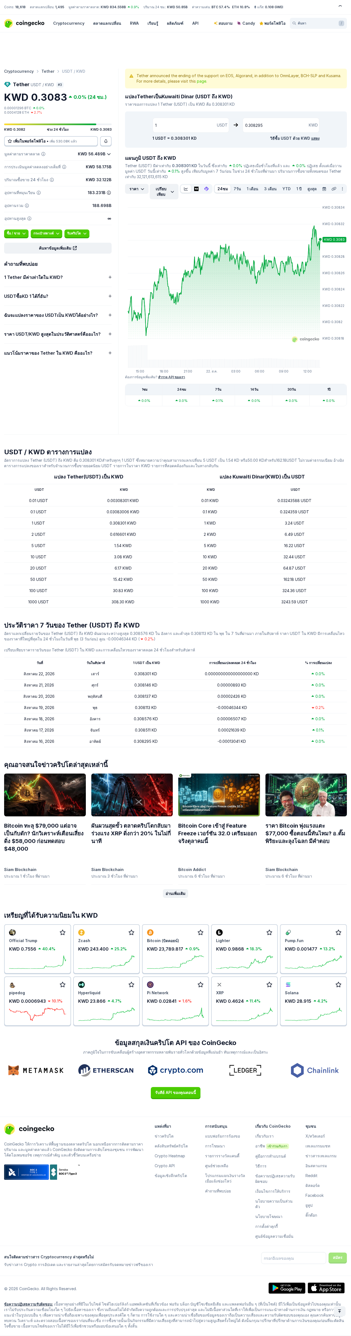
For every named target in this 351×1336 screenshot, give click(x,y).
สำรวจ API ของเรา (171, 377)
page (201, 81)
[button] (58, 248)
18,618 (20, 7)
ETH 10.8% (241, 7)
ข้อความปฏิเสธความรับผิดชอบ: (28, 1304)
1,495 (59, 7)
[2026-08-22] (324, 189)
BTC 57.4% (220, 7)
